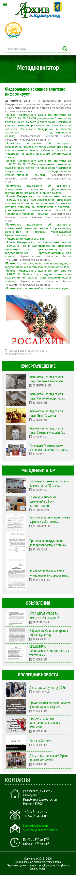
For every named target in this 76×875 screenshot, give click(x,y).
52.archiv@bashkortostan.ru (41, 830)
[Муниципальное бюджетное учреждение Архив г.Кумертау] (38, 10)
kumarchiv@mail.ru (35, 825)
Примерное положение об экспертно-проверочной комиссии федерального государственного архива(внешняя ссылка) (38, 189)
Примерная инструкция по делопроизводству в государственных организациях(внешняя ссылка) (38, 265)
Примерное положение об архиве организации (37, 288)
